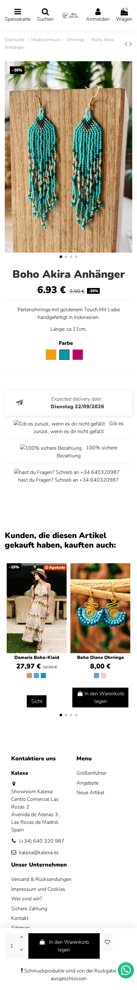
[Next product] (130, 44)
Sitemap (20, 927)
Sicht (36, 701)
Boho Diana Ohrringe (100, 657)
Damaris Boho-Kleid (36, 657)
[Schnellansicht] (125, 585)
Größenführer (91, 773)
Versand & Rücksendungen (41, 879)
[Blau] (36, 675)
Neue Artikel (90, 792)
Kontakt (19, 918)
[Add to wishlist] (107, 942)
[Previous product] (127, 44)
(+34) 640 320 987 (41, 841)
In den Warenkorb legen (69, 946)
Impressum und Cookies (38, 889)
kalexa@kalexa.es (39, 852)
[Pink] (103, 675)
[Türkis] (43, 675)
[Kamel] (29, 675)
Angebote (87, 783)
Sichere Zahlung (29, 908)
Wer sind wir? (26, 898)
